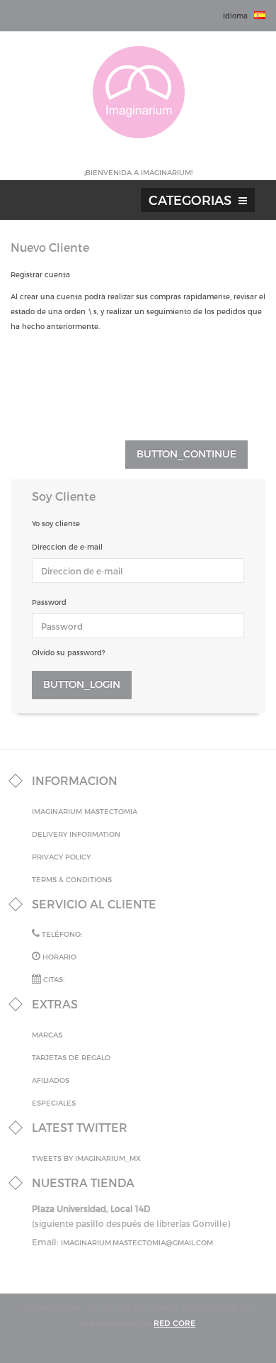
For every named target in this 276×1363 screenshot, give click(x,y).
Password (49, 602)
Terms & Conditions (72, 879)
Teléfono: (61, 934)
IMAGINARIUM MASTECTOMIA (84, 811)
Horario (58, 956)
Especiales (54, 1102)
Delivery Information (76, 834)
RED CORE (174, 1323)
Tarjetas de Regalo (71, 1057)
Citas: (52, 979)
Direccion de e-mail (67, 547)
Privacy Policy (61, 856)
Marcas (47, 1034)
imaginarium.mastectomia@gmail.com (137, 1242)
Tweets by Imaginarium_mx (86, 1158)
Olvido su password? (68, 652)
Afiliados (50, 1080)
